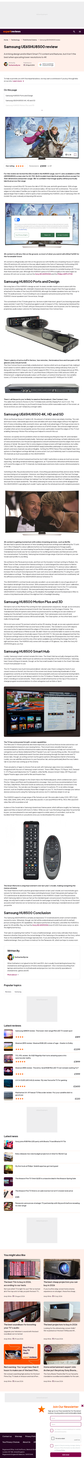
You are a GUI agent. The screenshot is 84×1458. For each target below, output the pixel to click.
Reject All (47, 235)
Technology (15, 40)
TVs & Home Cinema (30, 40)
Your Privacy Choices (11, 1442)
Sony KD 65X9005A (43, 274)
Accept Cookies (63, 235)
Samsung (18, 992)
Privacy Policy (31, 1436)
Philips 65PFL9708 (64, 274)
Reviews (8, 992)
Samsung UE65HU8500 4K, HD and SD (20, 100)
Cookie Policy (23, 229)
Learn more (17, 81)
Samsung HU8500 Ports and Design (19, 95)
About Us (26, 1442)
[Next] (76, 138)
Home (6, 40)
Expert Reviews (10, 31)
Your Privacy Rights (21, 235)
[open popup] (75, 154)
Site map (18, 1436)
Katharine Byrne (14, 65)
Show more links (42, 110)
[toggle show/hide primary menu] (79, 31)
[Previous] (7, 138)
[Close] (70, 218)
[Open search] (74, 31)
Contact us (7, 1436)
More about (12, 975)
